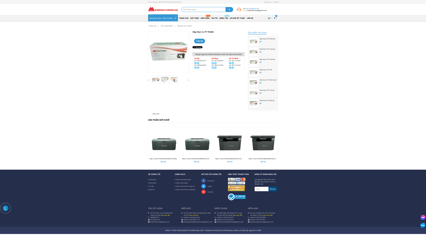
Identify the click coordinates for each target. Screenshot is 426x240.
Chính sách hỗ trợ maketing (185, 189)
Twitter (209, 186)
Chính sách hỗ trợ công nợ (185, 186)
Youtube (210, 192)
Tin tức (151, 186)
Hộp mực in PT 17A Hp (266, 90)
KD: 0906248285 (200, 65)
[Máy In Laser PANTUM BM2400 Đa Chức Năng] (229, 142)
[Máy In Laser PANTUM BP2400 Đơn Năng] (163, 142)
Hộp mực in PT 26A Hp (266, 100)
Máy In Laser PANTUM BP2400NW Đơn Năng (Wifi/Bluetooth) (202, 159)
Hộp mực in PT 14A (265, 70)
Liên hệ (151, 189)
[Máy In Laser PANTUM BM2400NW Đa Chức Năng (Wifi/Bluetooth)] (263, 142)
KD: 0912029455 (217, 61)
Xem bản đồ (165, 215)
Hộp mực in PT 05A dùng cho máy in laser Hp (274, 39)
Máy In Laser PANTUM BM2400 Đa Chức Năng (230, 159)
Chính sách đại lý (182, 183)
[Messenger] (422, 217)
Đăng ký (275, 2)
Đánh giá (156, 114)
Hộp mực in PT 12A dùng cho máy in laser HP (274, 49)
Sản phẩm (152, 183)
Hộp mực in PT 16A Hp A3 (267, 80)
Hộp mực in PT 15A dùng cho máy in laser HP (274, 59)
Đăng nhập (267, 2)
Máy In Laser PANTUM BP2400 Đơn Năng (163, 159)
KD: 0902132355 (217, 65)
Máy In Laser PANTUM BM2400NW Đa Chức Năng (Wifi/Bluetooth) (270, 159)
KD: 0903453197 (200, 61)
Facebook (210, 181)
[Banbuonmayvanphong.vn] (163, 9)
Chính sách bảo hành (183, 179)
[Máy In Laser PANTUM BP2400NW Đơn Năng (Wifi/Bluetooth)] (196, 142)
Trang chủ (152, 179)
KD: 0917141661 (235, 61)
